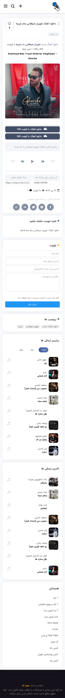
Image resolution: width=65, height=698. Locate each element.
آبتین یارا (54, 660)
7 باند (55, 598)
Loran (55, 629)
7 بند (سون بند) (51, 610)
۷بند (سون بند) (51, 617)
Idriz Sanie (52, 623)
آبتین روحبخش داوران (48, 654)
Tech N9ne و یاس (49, 635)
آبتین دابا (54, 648)
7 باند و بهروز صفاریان (48, 604)
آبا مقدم (54, 642)
